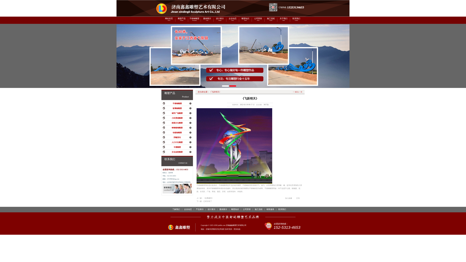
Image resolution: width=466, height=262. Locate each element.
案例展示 (207, 19)
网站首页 (169, 19)
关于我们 (283, 19)
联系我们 (296, 19)
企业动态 (233, 19)
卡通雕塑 (177, 147)
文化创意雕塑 (177, 152)
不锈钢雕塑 (194, 19)
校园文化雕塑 (177, 123)
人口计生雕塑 (177, 142)
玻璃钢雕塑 (177, 108)
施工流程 (271, 19)
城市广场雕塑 (177, 113)
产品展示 (200, 209)
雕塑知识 (245, 19)
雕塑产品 (182, 19)
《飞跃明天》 (215, 92)
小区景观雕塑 (177, 118)
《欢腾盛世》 (208, 198)
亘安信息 (237, 229)
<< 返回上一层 (297, 92)
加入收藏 (288, 198)
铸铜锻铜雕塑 (177, 128)
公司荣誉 (258, 19)
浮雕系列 (177, 137)
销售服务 (270, 209)
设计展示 (220, 19)
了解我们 (176, 209)
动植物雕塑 (177, 133)
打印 (298, 198)
